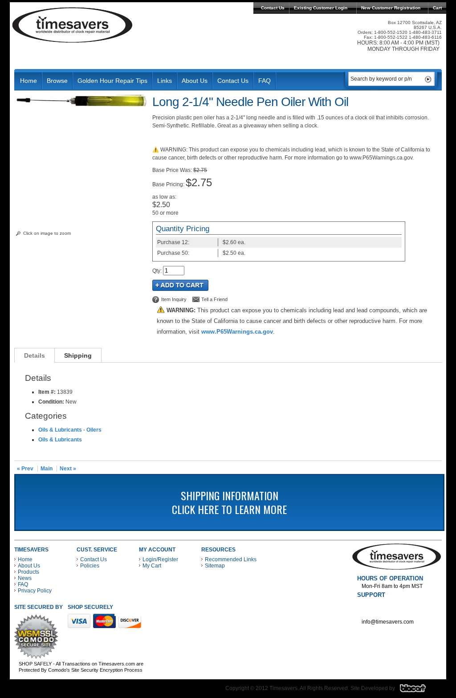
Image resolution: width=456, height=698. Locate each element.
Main (47, 468)
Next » (68, 468)
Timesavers (72, 25)
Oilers (94, 430)
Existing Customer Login (320, 7)
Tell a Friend (214, 299)
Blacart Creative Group (418, 690)
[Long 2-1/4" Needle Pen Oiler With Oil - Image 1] (81, 105)
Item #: (47, 392)
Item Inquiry (174, 299)
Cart (437, 7)
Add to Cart (180, 285)
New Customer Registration (390, 7)
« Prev (25, 468)
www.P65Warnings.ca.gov (237, 331)
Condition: (51, 402)
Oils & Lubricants (60, 430)
